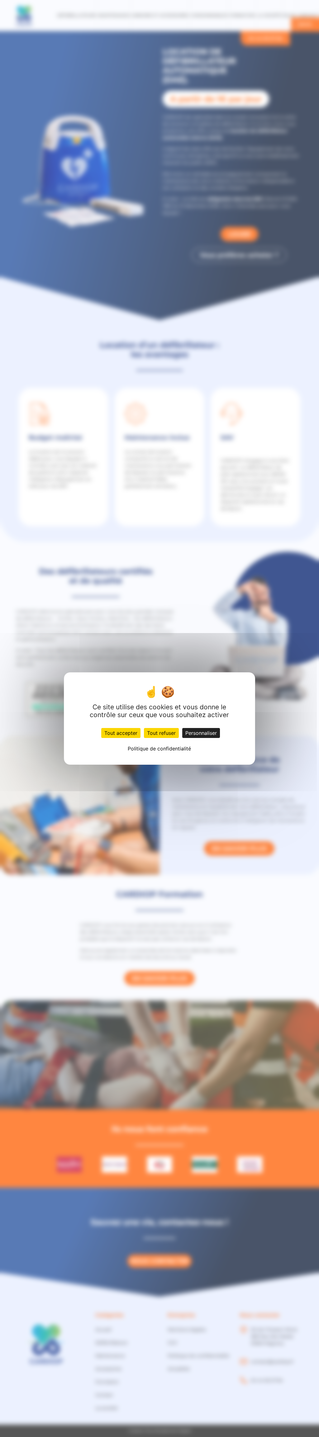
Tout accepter (120, 733)
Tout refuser (161, 733)
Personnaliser (201, 733)
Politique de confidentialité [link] (159, 748)
